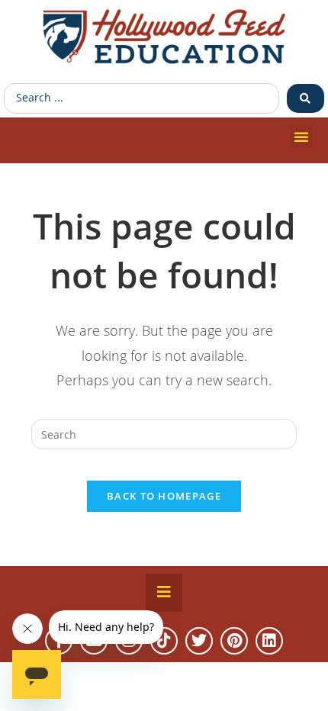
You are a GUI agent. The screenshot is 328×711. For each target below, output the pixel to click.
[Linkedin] (269, 641)
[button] (301, 136)
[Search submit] (305, 98)
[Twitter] (199, 641)
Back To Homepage (164, 496)
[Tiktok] (164, 641)
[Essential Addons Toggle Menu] (164, 593)
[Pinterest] (234, 641)
